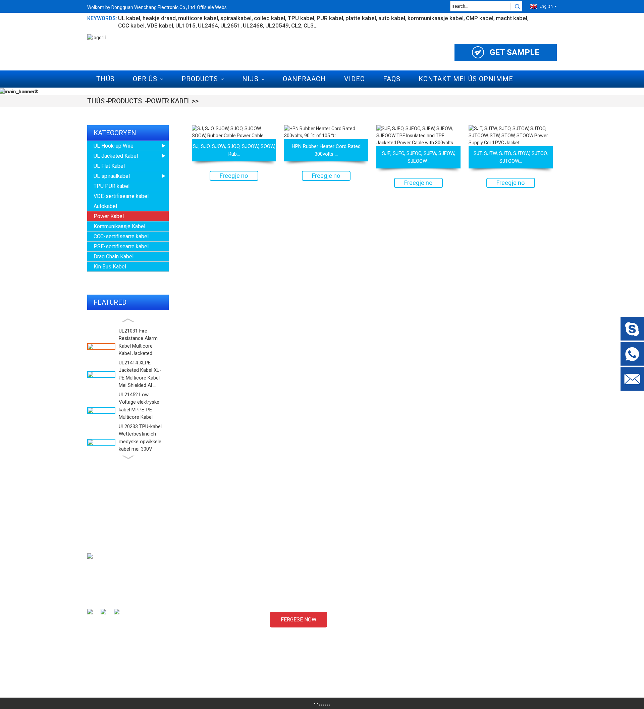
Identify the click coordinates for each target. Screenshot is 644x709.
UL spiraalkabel (112, 176)
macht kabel (511, 18)
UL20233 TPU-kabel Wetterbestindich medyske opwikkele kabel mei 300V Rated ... (140, 441)
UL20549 (277, 25)
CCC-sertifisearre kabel (121, 236)
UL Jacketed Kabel (116, 156)
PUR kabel (330, 18)
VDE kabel (160, 25)
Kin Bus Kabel (110, 266)
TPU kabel (300, 18)
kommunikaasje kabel (436, 18)
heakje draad (159, 18)
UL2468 (253, 25)
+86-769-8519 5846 (485, 652)
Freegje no (234, 175)
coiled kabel (269, 18)
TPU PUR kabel (111, 186)
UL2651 (230, 25)
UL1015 (185, 25)
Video (354, 79)
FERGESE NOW (298, 619)
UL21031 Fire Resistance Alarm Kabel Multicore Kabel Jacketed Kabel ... (138, 346)
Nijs (250, 79)
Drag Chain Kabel (113, 256)
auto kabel (391, 18)
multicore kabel (198, 18)
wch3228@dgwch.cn (486, 628)
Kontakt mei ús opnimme (466, 79)
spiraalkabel (236, 18)
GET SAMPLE (514, 52)
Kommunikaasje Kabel (119, 226)
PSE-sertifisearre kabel (121, 246)
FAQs (391, 79)
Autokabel (105, 206)
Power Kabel (169, 101)
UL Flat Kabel (109, 166)
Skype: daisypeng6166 (488, 640)
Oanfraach (304, 79)
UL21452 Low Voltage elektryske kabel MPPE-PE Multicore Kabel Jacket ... (139, 410)
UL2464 (208, 25)
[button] (128, 320)
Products (199, 79)
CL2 (296, 25)
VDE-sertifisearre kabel (121, 196)
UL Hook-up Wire (113, 146)
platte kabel (360, 18)
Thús (105, 79)
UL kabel (129, 18)
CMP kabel (479, 18)
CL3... (311, 25)
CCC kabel (131, 25)
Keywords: (102, 18)
